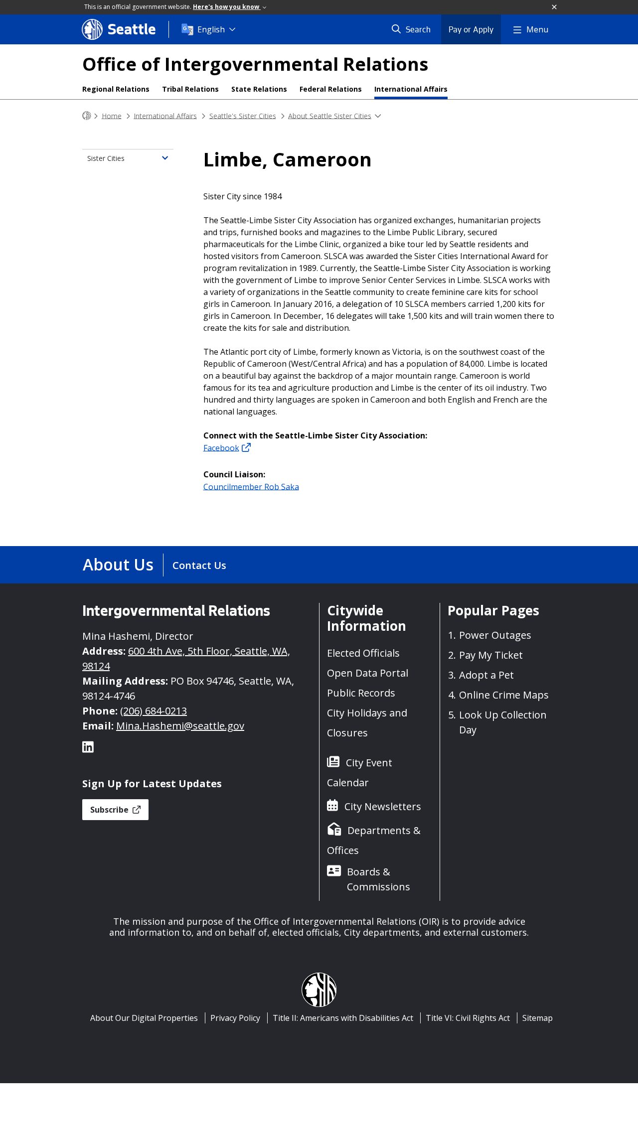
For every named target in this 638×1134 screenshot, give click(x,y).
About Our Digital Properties (144, 1017)
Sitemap (537, 1017)
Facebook (221, 447)
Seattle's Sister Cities (242, 115)
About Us (118, 564)
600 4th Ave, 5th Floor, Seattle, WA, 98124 (186, 658)
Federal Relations (331, 89)
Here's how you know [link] (227, 6)
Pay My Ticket (491, 655)
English (211, 29)
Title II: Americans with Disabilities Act (343, 1017)
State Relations (259, 89)
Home (112, 115)
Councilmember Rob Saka (251, 486)
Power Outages (495, 635)
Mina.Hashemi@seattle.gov (180, 725)
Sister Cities (106, 158)
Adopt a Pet (486, 675)
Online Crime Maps (504, 695)
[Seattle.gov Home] (86, 116)
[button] (555, 7)
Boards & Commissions (378, 879)
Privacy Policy (235, 1017)
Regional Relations (116, 89)
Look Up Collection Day (503, 722)
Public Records (361, 693)
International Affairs (411, 89)
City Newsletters (382, 806)
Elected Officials (363, 653)
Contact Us (199, 565)
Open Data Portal (367, 673)
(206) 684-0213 (153, 710)
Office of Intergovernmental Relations (255, 64)
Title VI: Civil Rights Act (468, 1017)
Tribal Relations (190, 89)
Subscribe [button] (110, 809)
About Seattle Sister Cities (329, 115)
